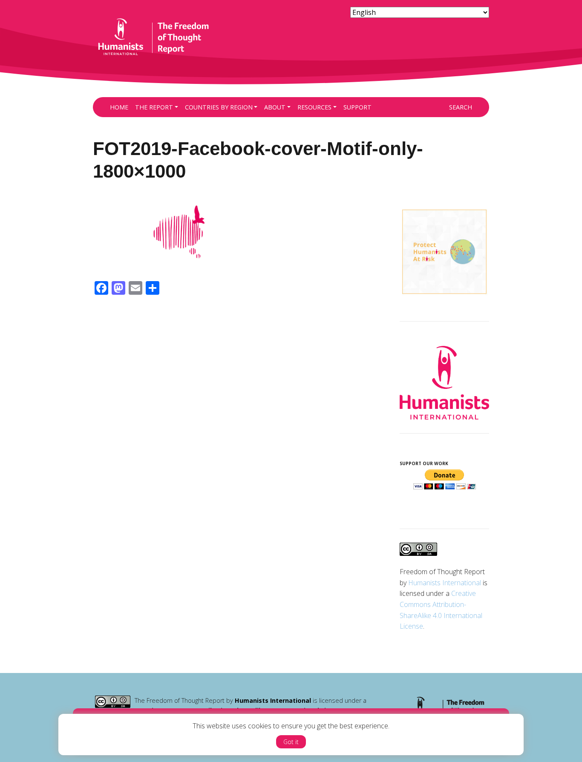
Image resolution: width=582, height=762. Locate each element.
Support (357, 107)
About (274, 107)
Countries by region (219, 107)
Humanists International (444, 582)
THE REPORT (154, 107)
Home (119, 107)
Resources (314, 107)
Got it (291, 742)
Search (460, 107)
